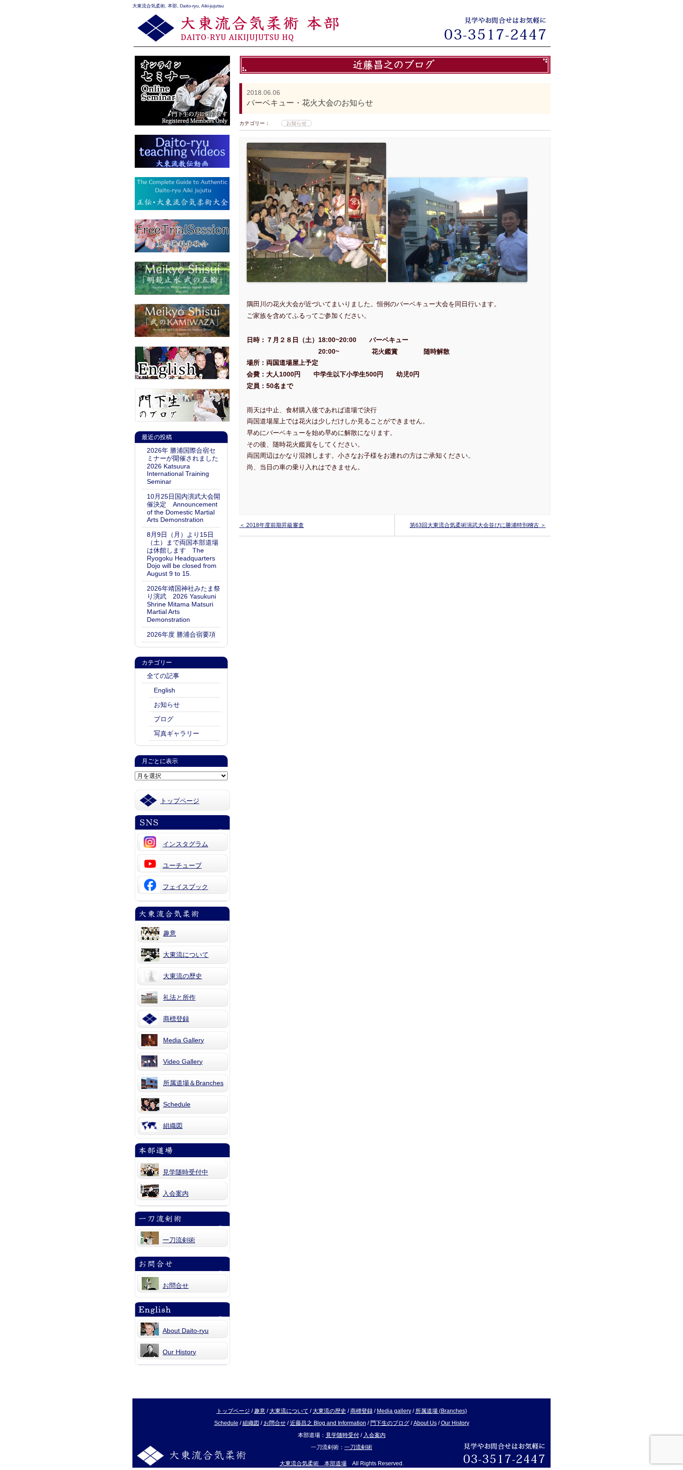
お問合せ (176, 1285)
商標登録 (176, 1018)
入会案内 (176, 1193)
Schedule (176, 1104)
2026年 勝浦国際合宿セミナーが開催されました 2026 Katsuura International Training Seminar (183, 466)
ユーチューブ (182, 865)
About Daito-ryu (186, 1330)
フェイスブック (185, 886)
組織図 (173, 1125)
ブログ (163, 719)
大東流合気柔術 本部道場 (313, 1463)
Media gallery (394, 1411)
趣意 (169, 933)
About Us (425, 1423)
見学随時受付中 (185, 1172)
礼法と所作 (179, 997)
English (164, 690)
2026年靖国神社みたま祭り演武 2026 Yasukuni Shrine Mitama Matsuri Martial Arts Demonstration (183, 604)
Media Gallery (183, 1040)
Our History (179, 1352)
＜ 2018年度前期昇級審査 (271, 525)
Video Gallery (183, 1061)
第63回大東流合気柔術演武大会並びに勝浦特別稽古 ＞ (478, 525)
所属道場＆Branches (193, 1083)
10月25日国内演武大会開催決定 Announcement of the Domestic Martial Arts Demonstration (183, 508)
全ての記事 (163, 675)
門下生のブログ (389, 1423)
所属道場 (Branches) (441, 1411)
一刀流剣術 (179, 1240)
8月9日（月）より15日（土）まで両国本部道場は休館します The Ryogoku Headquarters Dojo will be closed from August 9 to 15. (182, 554)
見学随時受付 (342, 1435)
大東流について (186, 954)
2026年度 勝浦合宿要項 (183, 634)
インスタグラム (185, 844)
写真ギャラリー (176, 733)
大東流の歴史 (182, 976)
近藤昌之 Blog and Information (328, 1423)
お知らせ (167, 704)
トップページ (179, 800)
